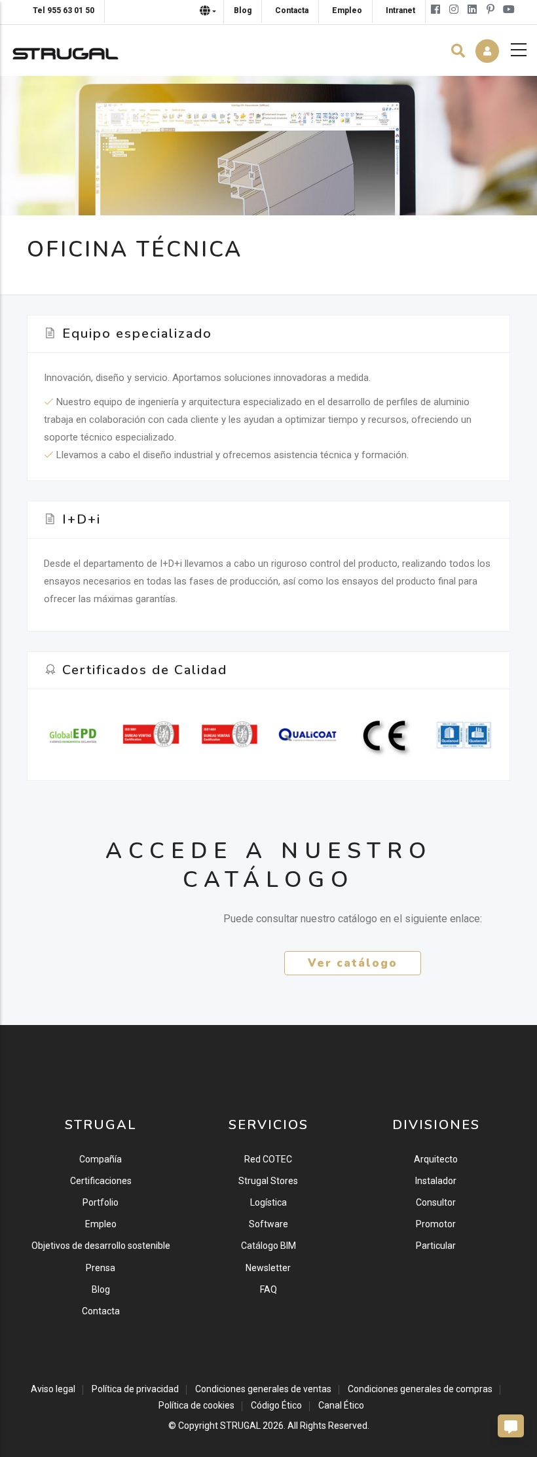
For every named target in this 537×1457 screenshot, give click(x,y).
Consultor (436, 1202)
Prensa (100, 1268)
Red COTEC (268, 1159)
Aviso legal (53, 1389)
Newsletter (268, 1268)
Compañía (100, 1159)
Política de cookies (196, 1405)
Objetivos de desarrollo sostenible (100, 1245)
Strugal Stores (268, 1181)
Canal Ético (341, 1405)
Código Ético (276, 1405)
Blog (101, 1289)
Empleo (101, 1224)
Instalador (435, 1181)
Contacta (101, 1311)
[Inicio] (65, 50)
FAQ (268, 1289)
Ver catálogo (353, 963)
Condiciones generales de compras (420, 1389)
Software (268, 1224)
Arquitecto (436, 1159)
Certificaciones (101, 1181)
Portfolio (101, 1202)
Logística (268, 1202)
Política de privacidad (135, 1389)
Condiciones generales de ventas (263, 1389)
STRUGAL (240, 1425)
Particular (436, 1245)
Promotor (436, 1224)
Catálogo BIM (268, 1245)
